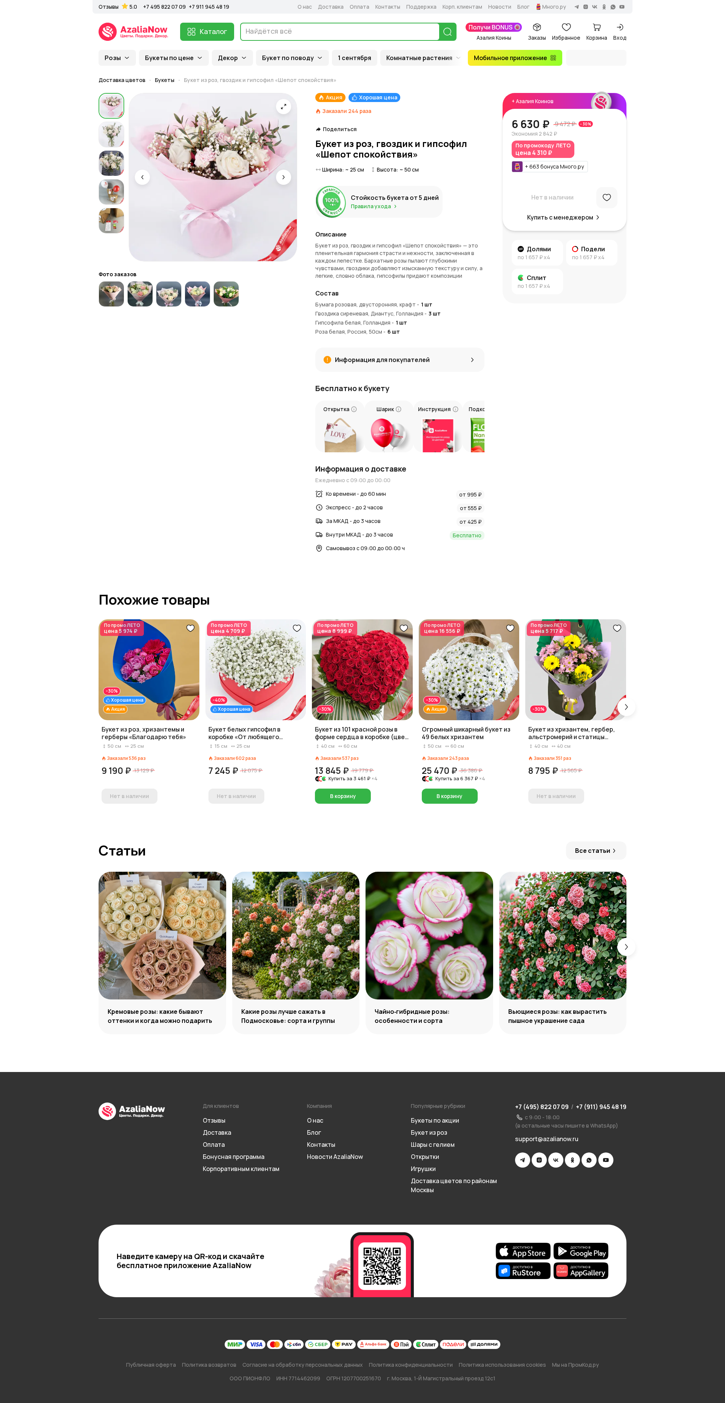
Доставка (331, 7)
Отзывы (109, 7)
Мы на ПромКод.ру (575, 1364)
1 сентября (354, 58)
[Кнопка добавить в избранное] (190, 628)
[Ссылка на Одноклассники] (572, 1160)
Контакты (387, 7)
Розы (113, 58)
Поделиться (340, 129)
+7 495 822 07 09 (164, 6)
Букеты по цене (169, 58)
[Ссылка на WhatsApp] (589, 1160)
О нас (305, 7)
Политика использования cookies (502, 1364)
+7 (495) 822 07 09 (542, 1107)
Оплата (359, 7)
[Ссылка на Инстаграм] (539, 1160)
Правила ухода (371, 206)
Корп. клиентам (462, 7)
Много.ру (554, 7)
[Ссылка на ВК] (555, 1160)
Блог (523, 7)
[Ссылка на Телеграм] (522, 1160)
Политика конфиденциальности (411, 1364)
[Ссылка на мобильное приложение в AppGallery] (581, 1270)
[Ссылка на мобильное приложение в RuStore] (523, 1270)
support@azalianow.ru (546, 1139)
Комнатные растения (419, 58)
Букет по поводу (288, 58)
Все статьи (592, 850)
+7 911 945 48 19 (209, 6)
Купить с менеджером (560, 217)
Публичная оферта (151, 1364)
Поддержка (421, 7)
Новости (499, 7)
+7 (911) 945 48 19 (601, 1107)
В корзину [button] (343, 796)
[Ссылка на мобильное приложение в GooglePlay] (581, 1251)
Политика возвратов (209, 1364)
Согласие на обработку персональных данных (302, 1364)
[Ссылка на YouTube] (606, 1160)
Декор (228, 58)
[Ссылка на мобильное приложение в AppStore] (523, 1251)
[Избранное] (606, 197)
